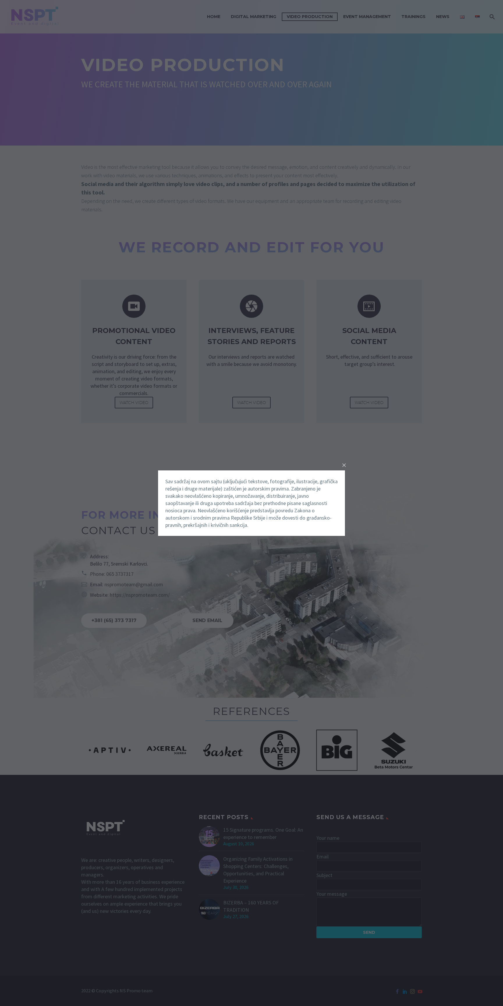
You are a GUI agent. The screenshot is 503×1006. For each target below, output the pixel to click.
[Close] (344, 465)
